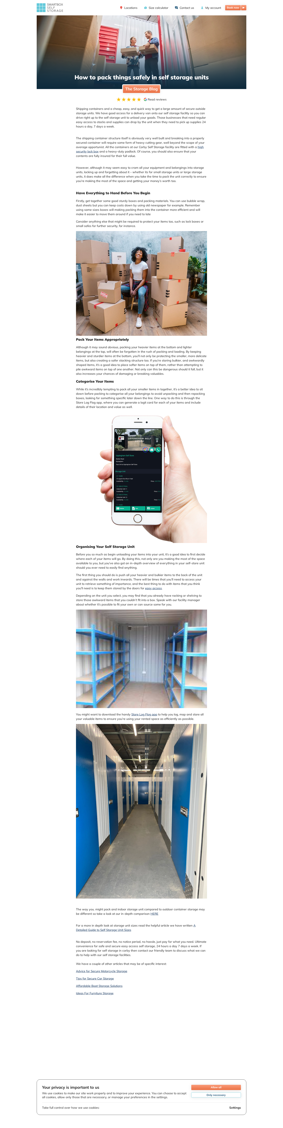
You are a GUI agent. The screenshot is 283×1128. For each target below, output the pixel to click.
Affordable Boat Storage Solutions (99, 986)
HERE (154, 914)
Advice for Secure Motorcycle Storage (101, 971)
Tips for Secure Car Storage (95, 978)
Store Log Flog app (144, 714)
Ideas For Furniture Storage (94, 993)
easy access (153, 588)
